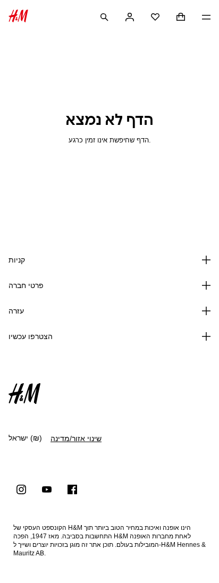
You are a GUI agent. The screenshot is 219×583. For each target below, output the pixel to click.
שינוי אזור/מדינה (76, 438)
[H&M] (18, 17)
